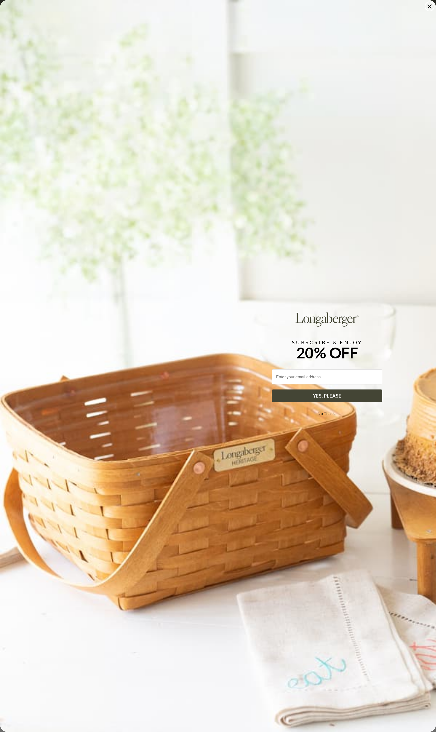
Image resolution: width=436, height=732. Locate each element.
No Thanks (327, 413)
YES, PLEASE (327, 396)
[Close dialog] (429, 6)
